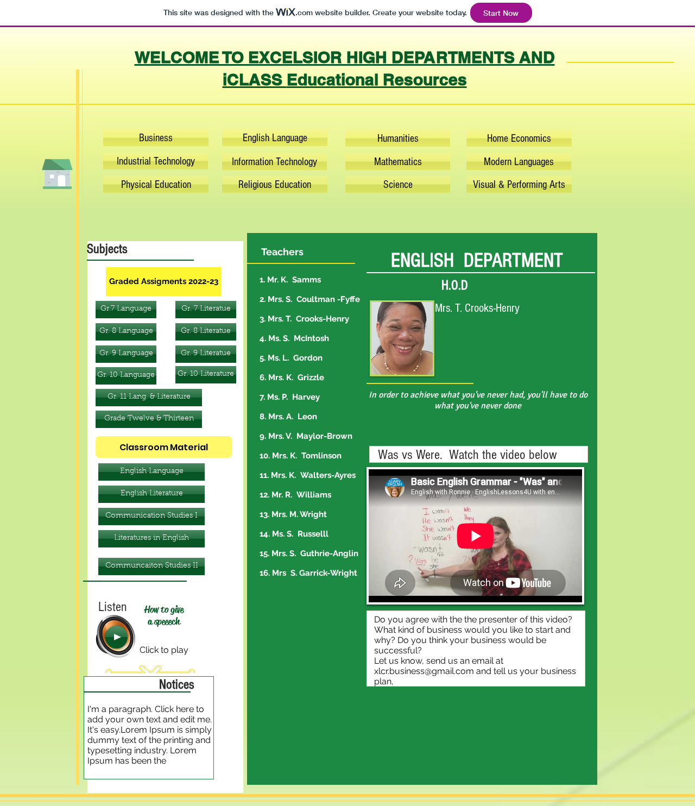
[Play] (116, 637)
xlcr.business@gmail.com (424, 671)
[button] (151, 472)
